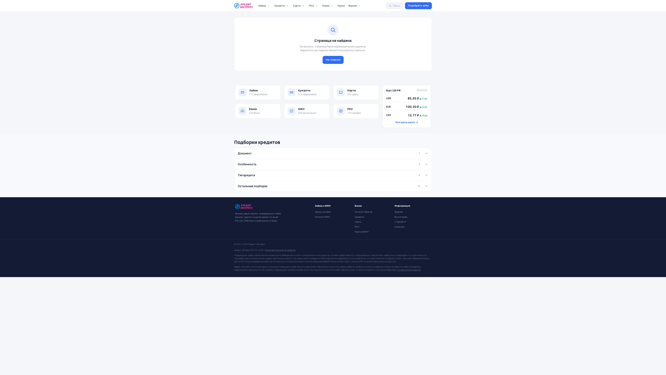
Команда (399, 226)
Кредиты (279, 5)
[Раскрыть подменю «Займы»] (268, 5)
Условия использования (409, 269)
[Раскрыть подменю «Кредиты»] (287, 5)
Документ (329, 153)
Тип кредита (329, 175)
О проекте (400, 221)
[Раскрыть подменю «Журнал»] (359, 5)
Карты (297, 5)
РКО (311, 5)
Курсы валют (362, 231)
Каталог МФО (322, 216)
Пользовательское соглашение (280, 250)
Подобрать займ (418, 5)
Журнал (352, 5)
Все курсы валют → (407, 122)
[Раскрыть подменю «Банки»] (331, 5)
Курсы (341, 5)
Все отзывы (401, 216)
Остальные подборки (329, 186)
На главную (333, 59)
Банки (325, 5)
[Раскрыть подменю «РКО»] (316, 5)
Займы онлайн (323, 211)
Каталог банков (363, 211)
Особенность (329, 164)
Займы (262, 5)
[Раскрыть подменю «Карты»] (303, 5)
